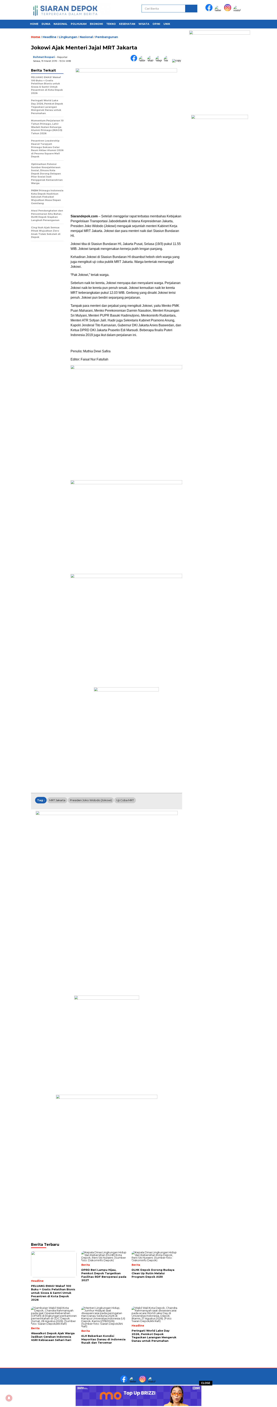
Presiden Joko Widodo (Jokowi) (91, 800)
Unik (166, 23)
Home (34, 23)
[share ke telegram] (160, 60)
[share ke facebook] (135, 60)
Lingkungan (68, 37)
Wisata (143, 23)
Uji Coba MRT (125, 800)
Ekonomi (96, 23)
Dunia (46, 23)
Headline (49, 37)
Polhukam (79, 23)
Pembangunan (106, 37)
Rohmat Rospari (44, 57)
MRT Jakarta (57, 800)
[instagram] (228, 10)
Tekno (111, 23)
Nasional (61, 23)
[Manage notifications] (9, 1398)
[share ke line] (168, 60)
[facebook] (209, 10)
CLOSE (205, 1383)
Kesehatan (127, 23)
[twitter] (219, 10)
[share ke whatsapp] (151, 60)
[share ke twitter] (143, 60)
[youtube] (237, 10)
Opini (156, 23)
